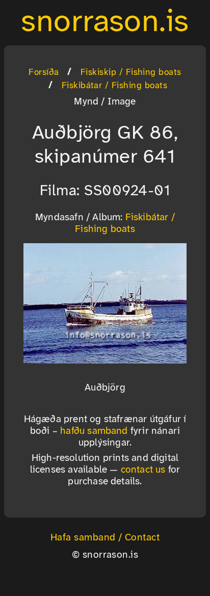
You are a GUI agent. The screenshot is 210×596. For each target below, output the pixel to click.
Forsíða (44, 72)
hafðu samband (94, 431)
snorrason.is (105, 22)
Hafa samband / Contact (105, 538)
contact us (143, 470)
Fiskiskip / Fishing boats (131, 72)
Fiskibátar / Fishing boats (114, 85)
